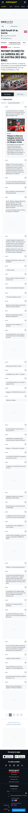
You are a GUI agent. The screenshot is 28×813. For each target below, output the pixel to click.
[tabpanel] (14, 413)
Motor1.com (14, 774)
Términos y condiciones (9, 805)
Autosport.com (14, 779)
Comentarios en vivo (15, 42)
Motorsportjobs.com (14, 776)
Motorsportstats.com (14, 781)
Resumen (3, 42)
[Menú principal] (3, 2)
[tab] (7, 94)
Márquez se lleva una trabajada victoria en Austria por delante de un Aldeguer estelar (15, 139)
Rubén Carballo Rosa (15, 722)
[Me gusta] (25, 106)
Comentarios (14, 788)
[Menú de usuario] (24, 2)
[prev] (6, 714)
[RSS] (22, 765)
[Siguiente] (21, 714)
